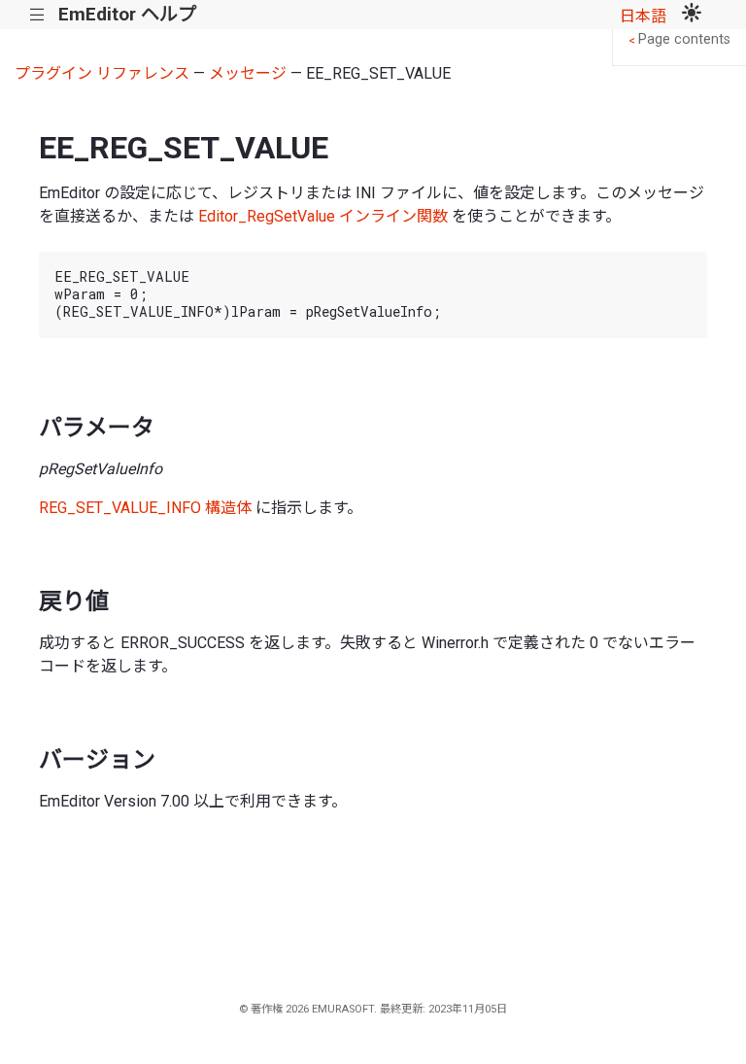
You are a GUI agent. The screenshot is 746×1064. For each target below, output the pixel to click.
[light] (691, 14)
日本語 (643, 16)
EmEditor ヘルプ (127, 14)
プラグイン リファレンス (102, 73)
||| (37, 15)
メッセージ (248, 73)
